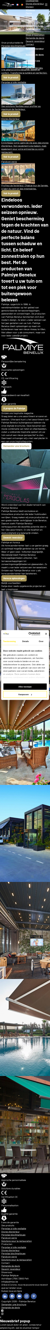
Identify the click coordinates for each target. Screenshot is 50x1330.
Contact (30, 44)
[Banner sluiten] (46, 634)
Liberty (29, 16)
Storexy (30, 6)
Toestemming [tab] (9, 641)
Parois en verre (9, 1237)
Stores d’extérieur (35, 3)
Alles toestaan (25, 686)
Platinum (30, 19)
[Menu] (46, 4)
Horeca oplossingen (14, 578)
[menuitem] (13, 4)
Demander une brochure (33, 62)
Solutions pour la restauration (34, 24)
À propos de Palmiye (32, 30)
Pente (29, 12)
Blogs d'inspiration (35, 34)
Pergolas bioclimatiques (13, 1234)
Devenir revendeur (35, 41)
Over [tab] (41, 641)
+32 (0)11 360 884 (34, 68)
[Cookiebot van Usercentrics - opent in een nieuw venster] (29, 634)
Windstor (30, 9)
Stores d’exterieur (10, 1231)
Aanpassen (23, 694)
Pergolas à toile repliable (13, 1228)
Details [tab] (25, 641)
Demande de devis (35, 37)
